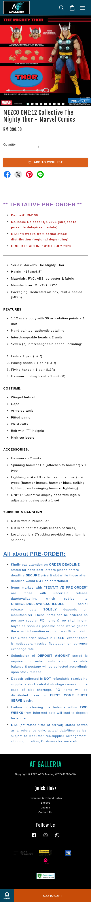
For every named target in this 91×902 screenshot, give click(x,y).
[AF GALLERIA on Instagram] (45, 837)
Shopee (45, 802)
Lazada (45, 807)
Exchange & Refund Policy (46, 798)
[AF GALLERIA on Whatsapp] (57, 837)
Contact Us (45, 812)
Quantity (9, 144)
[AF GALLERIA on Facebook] (34, 837)
